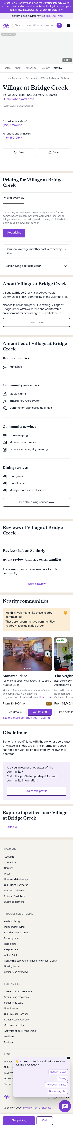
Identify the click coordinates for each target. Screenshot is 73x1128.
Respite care (11, 949)
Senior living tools (13, 1003)
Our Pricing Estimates (16, 885)
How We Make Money (16, 879)
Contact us (10, 862)
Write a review (36, 584)
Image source (8, 34)
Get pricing (14, 232)
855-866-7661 (54, 16)
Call (44, 1120)
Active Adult (11, 955)
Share (56, 152)
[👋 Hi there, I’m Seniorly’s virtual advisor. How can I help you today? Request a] (65, 1106)
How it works (11, 1008)
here (60, 10)
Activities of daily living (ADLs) (20, 1031)
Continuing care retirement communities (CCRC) (31, 961)
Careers (8, 868)
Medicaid (9, 1042)
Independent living (14, 927)
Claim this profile (36, 791)
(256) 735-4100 (12, 125)
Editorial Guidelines (14, 896)
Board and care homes (16, 933)
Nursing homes (12, 966)
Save (21, 152)
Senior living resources (16, 997)
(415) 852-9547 (12, 138)
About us (9, 857)
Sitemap (46, 1108)
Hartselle (11, 827)
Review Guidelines (14, 891)
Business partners (14, 902)
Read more (37, 322)
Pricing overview (13, 198)
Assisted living (12, 921)
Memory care (11, 938)
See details (15, 712)
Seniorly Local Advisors (17, 1020)
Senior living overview (16, 972)
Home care (10, 944)
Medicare (9, 1036)
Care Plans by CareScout (18, 991)
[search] (60, 25)
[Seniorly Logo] (6, 25)
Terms (36, 1108)
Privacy (27, 1108)
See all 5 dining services (34, 502)
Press (7, 874)
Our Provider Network (16, 1014)
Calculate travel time (19, 99)
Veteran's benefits (14, 1025)
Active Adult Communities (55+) (19, 106)
